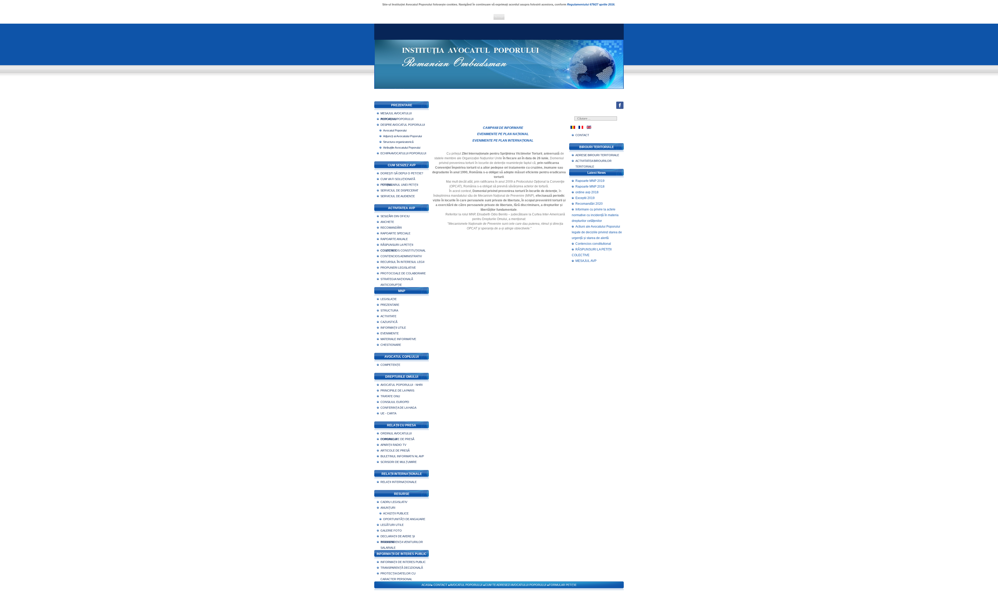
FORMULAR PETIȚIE (562, 584)
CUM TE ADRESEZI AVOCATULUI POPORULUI (515, 584)
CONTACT (440, 584)
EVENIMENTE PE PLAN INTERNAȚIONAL (502, 140)
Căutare (616, 120)
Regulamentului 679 (580, 4)
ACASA (426, 584)
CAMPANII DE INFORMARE (503, 128)
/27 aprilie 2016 (604, 4)
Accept (499, 16)
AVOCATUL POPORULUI (466, 584)
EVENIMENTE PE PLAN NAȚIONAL (503, 134)
